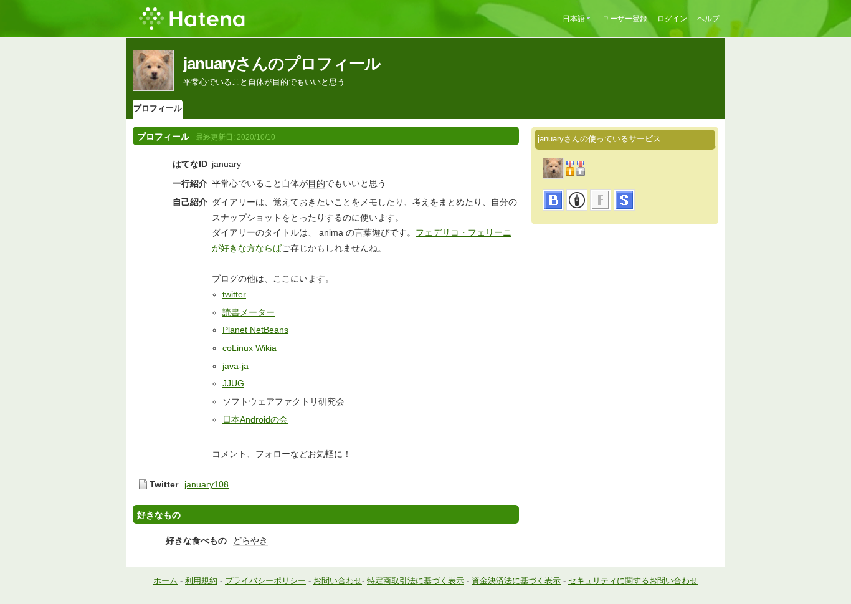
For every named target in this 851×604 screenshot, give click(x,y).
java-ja (235, 366)
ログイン (672, 18)
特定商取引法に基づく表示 (415, 580)
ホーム (165, 580)
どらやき (250, 540)
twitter (234, 294)
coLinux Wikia (249, 348)
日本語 (574, 18)
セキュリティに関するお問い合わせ (633, 580)
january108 (206, 484)
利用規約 (201, 580)
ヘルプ (708, 18)
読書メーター (248, 312)
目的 (316, 183)
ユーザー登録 (624, 18)
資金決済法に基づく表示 (516, 580)
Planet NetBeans (255, 330)
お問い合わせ (337, 580)
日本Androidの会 (255, 419)
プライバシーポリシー (265, 580)
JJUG (233, 383)
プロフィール (157, 108)
